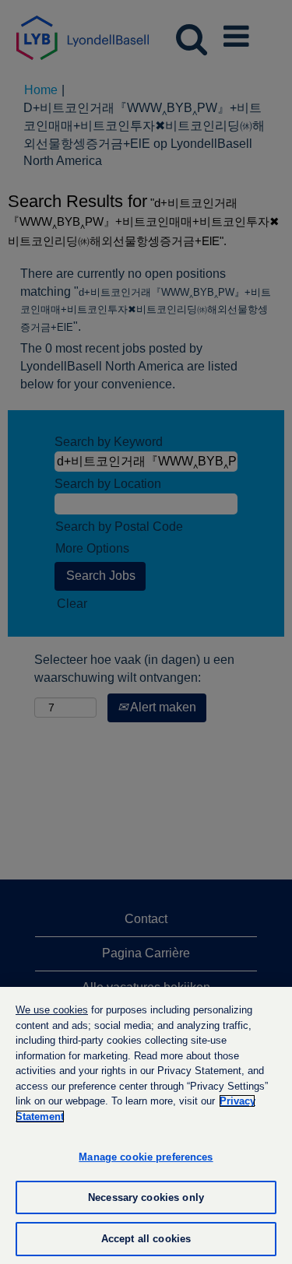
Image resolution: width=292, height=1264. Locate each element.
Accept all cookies (146, 1239)
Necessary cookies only (146, 1197)
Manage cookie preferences (146, 1157)
